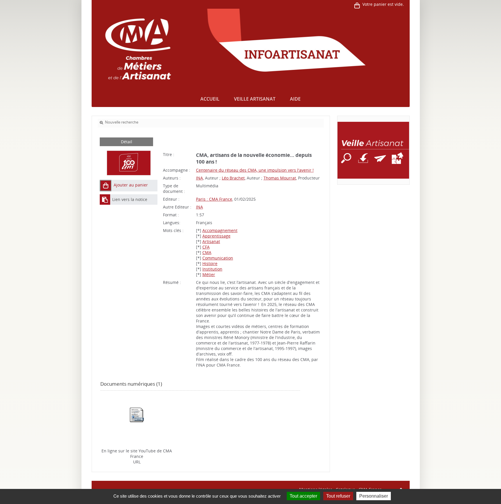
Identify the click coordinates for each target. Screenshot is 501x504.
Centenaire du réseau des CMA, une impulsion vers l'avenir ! (255, 170)
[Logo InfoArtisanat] (373, 150)
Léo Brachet (233, 178)
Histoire (209, 263)
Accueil (209, 99)
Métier (208, 274)
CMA (206, 252)
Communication (217, 258)
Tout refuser (338, 496)
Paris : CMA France (214, 199)
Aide (295, 99)
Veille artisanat (254, 99)
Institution (212, 269)
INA (199, 178)
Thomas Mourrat (280, 178)
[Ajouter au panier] (105, 186)
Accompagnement (219, 230)
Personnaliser (373, 496)
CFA (206, 247)
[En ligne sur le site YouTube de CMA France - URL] (137, 414)
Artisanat (211, 241)
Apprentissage (216, 236)
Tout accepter (303, 496)
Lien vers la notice (129, 199)
